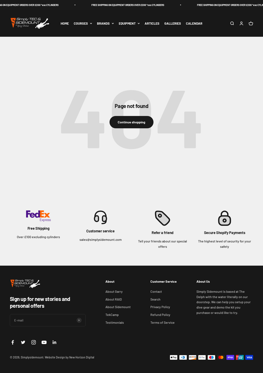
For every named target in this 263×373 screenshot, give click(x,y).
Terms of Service (162, 322)
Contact (156, 291)
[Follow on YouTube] (44, 342)
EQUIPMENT (127, 23)
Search (155, 299)
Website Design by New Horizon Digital (69, 357)
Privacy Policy (160, 307)
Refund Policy (160, 315)
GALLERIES (172, 23)
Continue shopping (131, 122)
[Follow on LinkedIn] (54, 342)
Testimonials (114, 322)
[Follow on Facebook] (12, 342)
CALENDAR (194, 23)
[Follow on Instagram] (33, 342)
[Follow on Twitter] (23, 342)
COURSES (81, 23)
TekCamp (112, 315)
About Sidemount (118, 307)
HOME (65, 23)
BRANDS (103, 23)
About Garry (114, 291)
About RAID (113, 299)
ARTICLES (152, 23)
